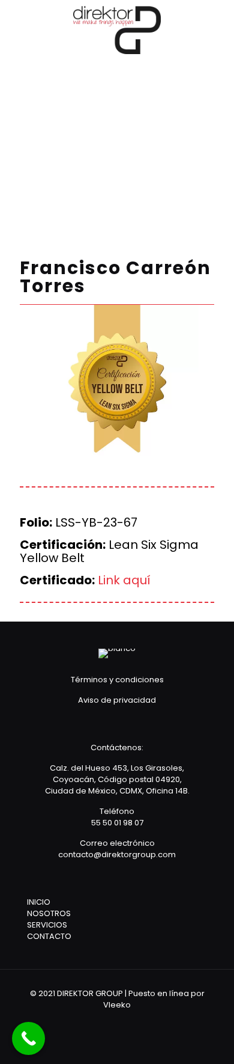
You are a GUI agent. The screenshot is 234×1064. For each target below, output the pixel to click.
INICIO (38, 902)
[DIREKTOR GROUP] (117, 30)
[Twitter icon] (125, 1021)
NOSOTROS (49, 913)
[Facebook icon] (109, 1021)
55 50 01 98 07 (117, 822)
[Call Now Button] (28, 1038)
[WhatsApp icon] (92, 1021)
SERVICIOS (47, 925)
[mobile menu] (218, 24)
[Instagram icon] (141, 1021)
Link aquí (124, 580)
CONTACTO (49, 936)
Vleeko (117, 1004)
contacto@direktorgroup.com (117, 854)
